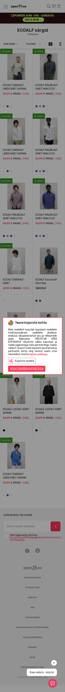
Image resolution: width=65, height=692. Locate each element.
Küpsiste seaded (24, 360)
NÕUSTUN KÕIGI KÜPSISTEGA (26, 368)
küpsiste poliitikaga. (38, 354)
